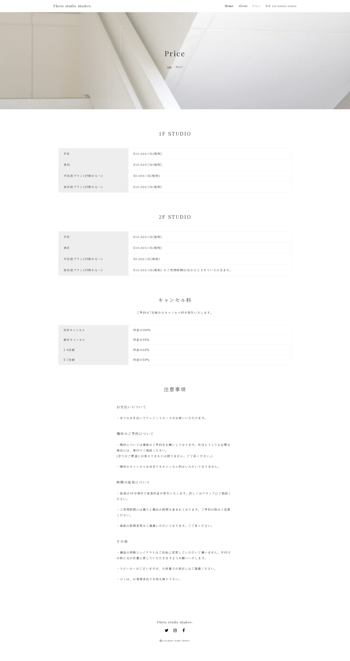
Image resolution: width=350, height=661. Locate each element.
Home (229, 6)
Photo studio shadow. (72, 6)
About (243, 6)
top (169, 67)
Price (256, 6)
